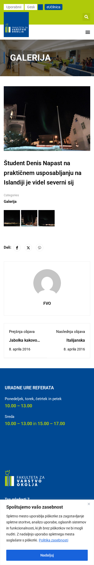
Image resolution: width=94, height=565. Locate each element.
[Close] (89, 504)
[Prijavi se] (40, 7)
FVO (47, 303)
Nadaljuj (47, 555)
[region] (47, 532)
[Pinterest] (39, 247)
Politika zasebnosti (53, 540)
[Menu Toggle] (87, 32)
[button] (86, 17)
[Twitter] (28, 247)
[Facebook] (17, 247)
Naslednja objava (70, 331)
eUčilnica (53, 7)
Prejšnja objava (22, 331)
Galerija (10, 201)
